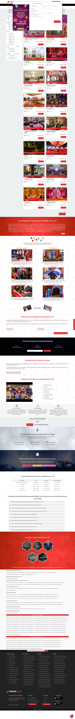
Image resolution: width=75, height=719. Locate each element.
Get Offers (57, 21)
